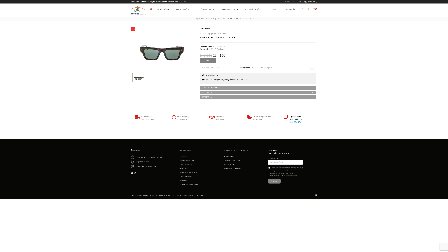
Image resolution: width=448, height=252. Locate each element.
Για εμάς (183, 156)
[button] (215, 33)
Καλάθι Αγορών (229, 164)
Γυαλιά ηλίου (213, 19)
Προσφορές (183, 180)
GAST (223, 19)
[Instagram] (135, 173)
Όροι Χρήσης (184, 168)
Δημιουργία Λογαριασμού (189, 184)
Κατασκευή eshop (194, 195)
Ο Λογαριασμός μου (231, 156)
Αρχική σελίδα (200, 19)
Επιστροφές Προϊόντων (232, 168)
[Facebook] (132, 173)
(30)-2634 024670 (142, 162)
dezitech (204, 195)
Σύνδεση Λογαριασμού (232, 160)
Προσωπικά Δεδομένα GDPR (190, 172)
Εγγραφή (274, 181)
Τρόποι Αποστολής (186, 164)
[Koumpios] (138, 10)
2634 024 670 (290, 2)
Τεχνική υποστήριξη (187, 160)
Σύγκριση (208, 60)
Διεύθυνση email (274, 158)
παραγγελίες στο (296, 119)
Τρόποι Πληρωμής (186, 176)
